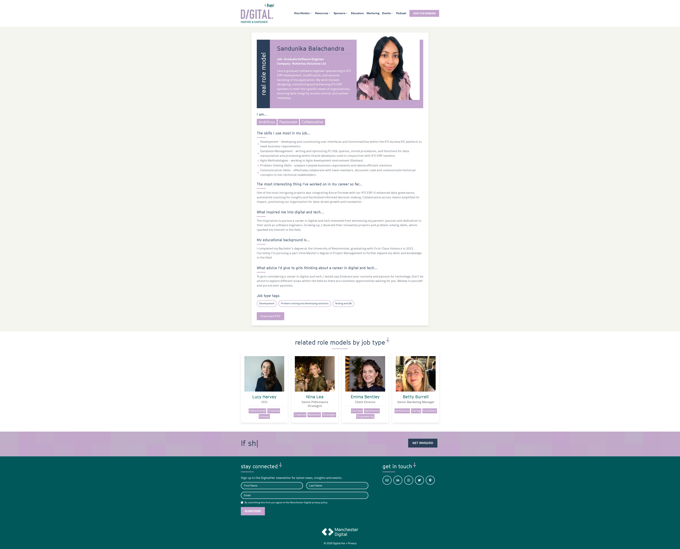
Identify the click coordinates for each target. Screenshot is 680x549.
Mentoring (373, 13)
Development (266, 303)
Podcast (401, 13)
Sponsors (339, 13)
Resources (321, 13)
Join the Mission (424, 13)
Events (386, 13)
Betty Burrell (416, 396)
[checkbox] (242, 502)
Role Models (302, 13)
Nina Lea (315, 396)
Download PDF (270, 316)
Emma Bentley (365, 396)
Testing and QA (343, 303)
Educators (357, 13)
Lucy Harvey (264, 396)
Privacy (352, 543)
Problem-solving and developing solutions (304, 303)
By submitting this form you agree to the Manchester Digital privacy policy (286, 502)
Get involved (422, 443)
